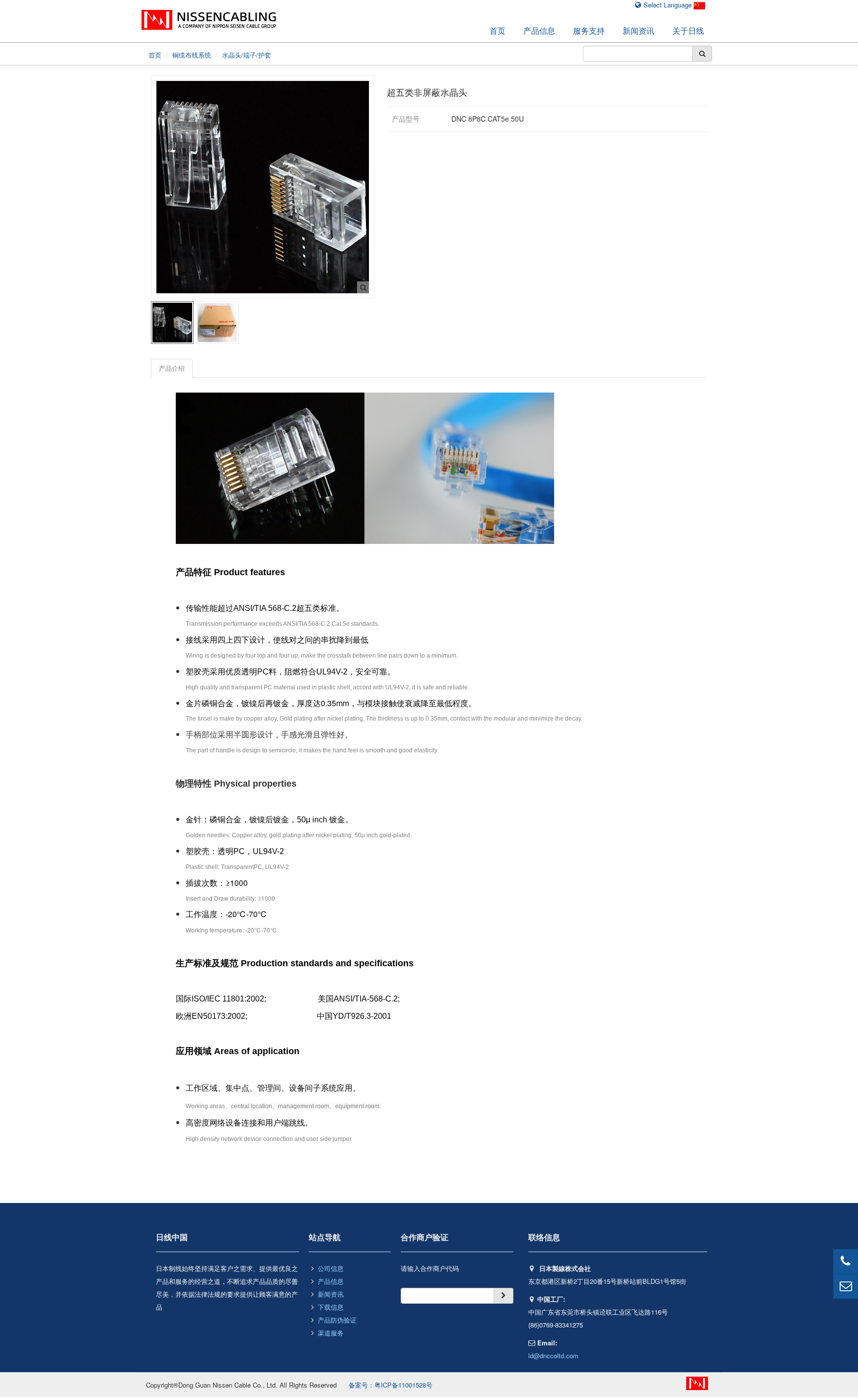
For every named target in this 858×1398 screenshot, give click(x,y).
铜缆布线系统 (191, 55)
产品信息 (539, 30)
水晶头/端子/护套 (246, 55)
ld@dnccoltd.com (553, 1355)
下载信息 (331, 1307)
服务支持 (589, 30)
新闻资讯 (638, 30)
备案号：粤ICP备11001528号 (390, 1385)
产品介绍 (172, 368)
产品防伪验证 (337, 1320)
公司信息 (331, 1268)
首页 (497, 30)
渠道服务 (331, 1332)
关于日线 (688, 30)
